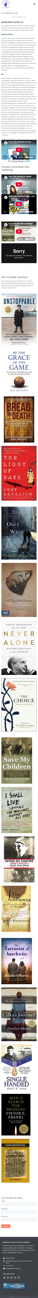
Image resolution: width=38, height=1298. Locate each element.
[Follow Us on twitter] (15, 1278)
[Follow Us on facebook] (4, 1278)
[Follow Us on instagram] (11, 1278)
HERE (27, 161)
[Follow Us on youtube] (19, 1278)
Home (14, 17)
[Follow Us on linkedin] (8, 1278)
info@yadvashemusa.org (14, 1252)
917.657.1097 (9, 1265)
